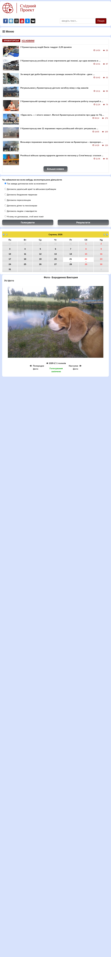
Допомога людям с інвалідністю (21, 211)
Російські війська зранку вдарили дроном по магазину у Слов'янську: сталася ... (61, 155)
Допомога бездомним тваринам (21, 194)
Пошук (100, 21)
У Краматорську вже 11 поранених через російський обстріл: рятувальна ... (59, 128)
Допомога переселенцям (18, 200)
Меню (9, 31)
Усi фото (9, 280)
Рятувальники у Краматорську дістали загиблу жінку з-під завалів (54, 88)
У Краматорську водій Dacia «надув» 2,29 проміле (46, 47)
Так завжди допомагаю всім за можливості (26, 183)
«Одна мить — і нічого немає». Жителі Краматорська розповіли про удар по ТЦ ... (62, 115)
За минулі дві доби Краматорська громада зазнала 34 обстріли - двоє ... (57, 74)
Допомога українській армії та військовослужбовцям (31, 189)
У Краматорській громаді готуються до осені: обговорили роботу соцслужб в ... (61, 101)
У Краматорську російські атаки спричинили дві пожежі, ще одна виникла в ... (60, 61)
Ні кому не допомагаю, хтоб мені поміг (25, 216)
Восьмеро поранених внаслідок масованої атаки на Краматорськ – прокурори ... (61, 142)
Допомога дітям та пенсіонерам (21, 205)
